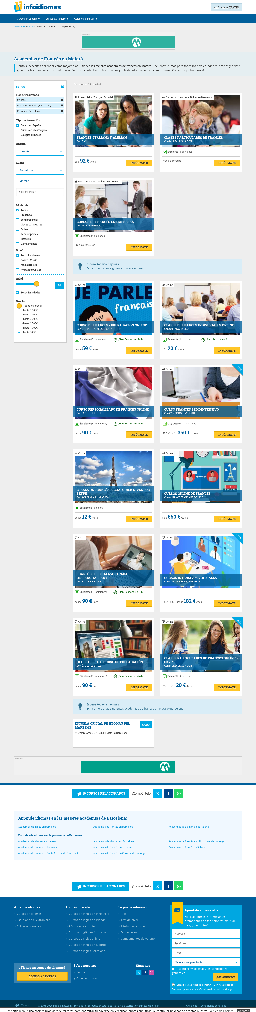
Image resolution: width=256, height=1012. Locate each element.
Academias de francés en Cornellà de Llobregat (119, 853)
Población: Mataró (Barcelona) (34, 105)
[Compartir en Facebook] (168, 793)
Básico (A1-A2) (29, 260)
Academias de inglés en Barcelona (37, 826)
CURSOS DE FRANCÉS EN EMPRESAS (105, 222)
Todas (24, 210)
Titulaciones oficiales (134, 926)
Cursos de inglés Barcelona (86, 951)
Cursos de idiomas (29, 914)
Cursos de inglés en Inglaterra (88, 914)
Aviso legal (192, 1005)
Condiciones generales (213, 1005)
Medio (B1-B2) (29, 264)
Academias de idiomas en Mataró (37, 841)
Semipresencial (29, 219)
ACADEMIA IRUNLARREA (95, 497)
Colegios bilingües (31, 134)
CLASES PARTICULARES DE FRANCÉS (193, 138)
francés (21, 99)
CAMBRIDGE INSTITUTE (182, 413)
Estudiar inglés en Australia (87, 932)
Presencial (26, 214)
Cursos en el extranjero (34, 130)
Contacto (82, 972)
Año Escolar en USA (81, 926)
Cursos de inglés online (84, 938)
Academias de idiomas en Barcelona (113, 841)
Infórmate (139, 163)
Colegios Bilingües (28, 926)
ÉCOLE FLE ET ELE (91, 413)
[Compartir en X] (157, 793)
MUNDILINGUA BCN (180, 141)
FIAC (84, 141)
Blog (123, 914)
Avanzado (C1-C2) (31, 269)
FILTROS (20, 86)
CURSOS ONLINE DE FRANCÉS (187, 494)
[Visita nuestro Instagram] (151, 972)
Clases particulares (31, 224)
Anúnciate (226, 7)
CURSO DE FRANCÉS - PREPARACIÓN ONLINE (112, 325)
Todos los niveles (30, 255)
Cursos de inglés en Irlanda (87, 920)
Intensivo (26, 238)
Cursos (30, 26)
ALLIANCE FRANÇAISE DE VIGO (186, 497)
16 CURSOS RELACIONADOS (103, 793)
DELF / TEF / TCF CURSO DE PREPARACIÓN (110, 662)
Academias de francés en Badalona (38, 847)
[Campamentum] (129, 47)
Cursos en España (31, 125)
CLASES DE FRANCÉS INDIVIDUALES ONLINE (199, 325)
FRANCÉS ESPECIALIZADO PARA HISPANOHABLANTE (102, 576)
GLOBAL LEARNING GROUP (97, 328)
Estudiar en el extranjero (33, 920)
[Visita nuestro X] (138, 972)
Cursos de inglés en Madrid (87, 945)
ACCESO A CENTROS (42, 976)
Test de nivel (129, 920)
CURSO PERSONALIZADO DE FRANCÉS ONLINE (113, 409)
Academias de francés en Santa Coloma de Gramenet (48, 853)
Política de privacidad (183, 989)
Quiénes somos (86, 978)
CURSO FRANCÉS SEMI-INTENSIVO (191, 409)
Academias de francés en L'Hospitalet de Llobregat (197, 841)
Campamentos (29, 243)
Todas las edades (30, 292)
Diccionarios (128, 932)
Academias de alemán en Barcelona (189, 826)
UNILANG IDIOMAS (179, 328)
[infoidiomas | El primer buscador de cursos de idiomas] (37, 7)
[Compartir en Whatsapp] (178, 793)
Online (24, 229)
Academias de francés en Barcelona (113, 826)
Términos (205, 989)
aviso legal (197, 969)
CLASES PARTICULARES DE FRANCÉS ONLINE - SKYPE (201, 660)
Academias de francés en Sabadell (188, 847)
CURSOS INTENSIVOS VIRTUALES (190, 578)
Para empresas (29, 234)
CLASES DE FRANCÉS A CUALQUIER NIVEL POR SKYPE (113, 492)
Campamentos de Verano (137, 938)
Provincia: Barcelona (28, 111)
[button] (28, 19)
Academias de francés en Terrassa (112, 847)
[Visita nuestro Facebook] (145, 972)
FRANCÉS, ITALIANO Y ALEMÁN (102, 138)
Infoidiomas (19, 26)
